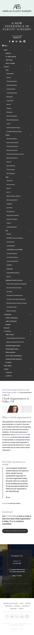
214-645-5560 (10, 516)
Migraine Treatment (11, 311)
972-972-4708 (17, 36)
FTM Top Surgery (11, 169)
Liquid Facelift (10, 100)
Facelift (8, 123)
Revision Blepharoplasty (12, 120)
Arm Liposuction (11, 184)
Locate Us (8, 376)
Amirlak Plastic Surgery (10, 603)
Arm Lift (8, 192)
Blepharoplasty (10, 73)
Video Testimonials (11, 321)
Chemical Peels (10, 242)
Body (7, 177)
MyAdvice (22, 625)
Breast (7, 135)
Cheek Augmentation (12, 81)
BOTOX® (9, 234)
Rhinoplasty (9, 112)
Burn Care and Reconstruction (14, 287)
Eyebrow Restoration (12, 85)
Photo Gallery (8, 366)
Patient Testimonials (12, 318)
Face (7, 70)
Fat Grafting (9, 291)
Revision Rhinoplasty (12, 116)
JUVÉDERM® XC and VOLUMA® (14, 249)
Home (3, 390)
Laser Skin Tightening (12, 253)
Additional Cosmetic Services (14, 280)
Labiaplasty (9, 204)
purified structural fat (21, 434)
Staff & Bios (9, 60)
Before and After (10, 352)
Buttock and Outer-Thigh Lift (13, 196)
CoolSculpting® (11, 245)
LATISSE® (9, 265)
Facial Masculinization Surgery (14, 131)
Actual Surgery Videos (12, 349)
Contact (6, 369)
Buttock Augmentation (12, 200)
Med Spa (9, 276)
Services (6, 67)
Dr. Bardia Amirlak (11, 56)
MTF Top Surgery (11, 173)
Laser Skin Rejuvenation (12, 261)
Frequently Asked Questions (14, 359)
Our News (8, 362)
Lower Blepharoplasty (12, 93)
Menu (6, 46)
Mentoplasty (10, 96)
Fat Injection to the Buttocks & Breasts (16, 299)
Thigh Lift (9, 223)
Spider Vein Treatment (12, 219)
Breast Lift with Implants (12, 142)
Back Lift (9, 188)
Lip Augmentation (11, 89)
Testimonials (7, 314)
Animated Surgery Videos (13, 345)
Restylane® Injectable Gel (13, 272)
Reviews (8, 324)
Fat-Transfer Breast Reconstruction (15, 154)
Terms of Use (14, 629)
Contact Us (9, 372)
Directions (13, 608)
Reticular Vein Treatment (13, 215)
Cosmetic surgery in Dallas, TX (15, 390)
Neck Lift (9, 104)
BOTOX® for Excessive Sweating (15, 238)
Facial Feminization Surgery (13, 127)
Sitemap (21, 629)
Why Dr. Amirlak (10, 63)
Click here (5, 503)
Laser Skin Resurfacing (12, 257)
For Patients (7, 331)
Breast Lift (9, 162)
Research (6, 328)
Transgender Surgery (12, 307)
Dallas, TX (17, 38)
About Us (8, 53)
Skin (7, 230)
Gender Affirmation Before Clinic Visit (16, 338)
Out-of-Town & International (14, 356)
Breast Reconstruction (12, 150)
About (5, 50)
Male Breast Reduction (12, 158)
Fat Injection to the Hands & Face (15, 295)
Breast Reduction (11, 165)
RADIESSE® (10, 269)
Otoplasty (9, 108)
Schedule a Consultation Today (15, 531)
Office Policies (10, 334)
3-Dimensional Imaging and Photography (17, 284)
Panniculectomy (11, 211)
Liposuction (9, 207)
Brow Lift (9, 77)
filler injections (6, 437)
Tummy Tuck (10, 180)
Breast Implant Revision (12, 146)
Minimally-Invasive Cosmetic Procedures (17, 303)
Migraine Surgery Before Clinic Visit (15, 342)
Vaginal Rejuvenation (12, 227)
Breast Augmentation (12, 138)
